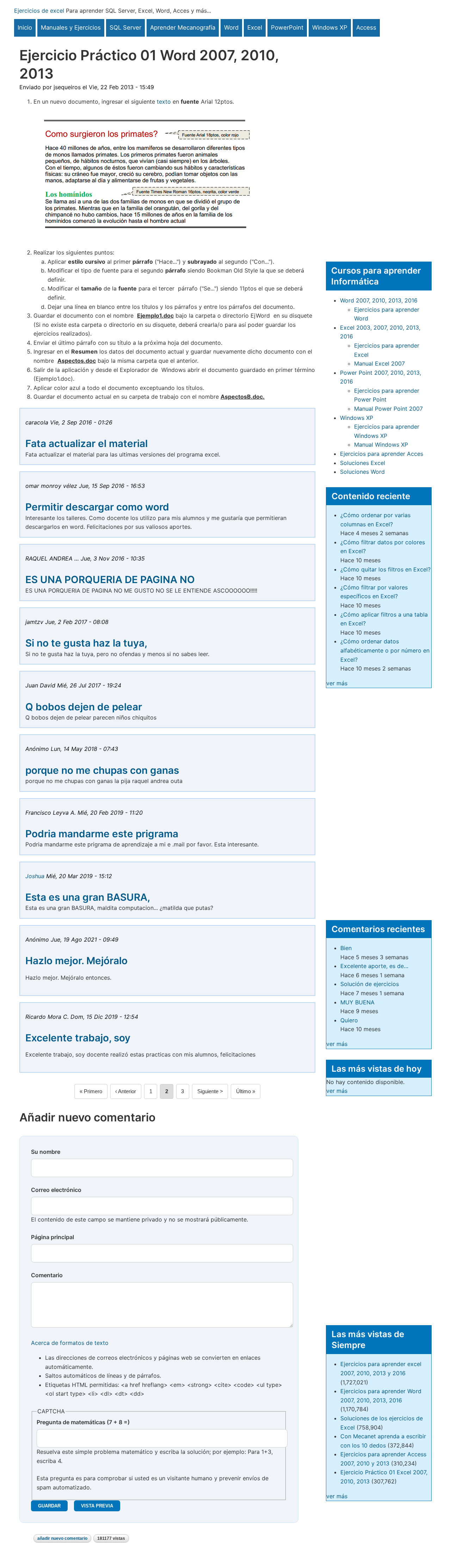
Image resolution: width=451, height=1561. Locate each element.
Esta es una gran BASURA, (87, 897)
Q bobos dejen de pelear (83, 707)
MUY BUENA (357, 1002)
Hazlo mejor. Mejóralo (76, 961)
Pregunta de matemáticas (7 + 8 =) (83, 1422)
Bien (346, 947)
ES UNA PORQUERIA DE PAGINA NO (110, 580)
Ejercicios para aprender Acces (381, 453)
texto (164, 101)
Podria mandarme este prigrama (101, 834)
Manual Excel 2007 (379, 363)
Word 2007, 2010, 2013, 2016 (379, 300)
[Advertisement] (379, 142)
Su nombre (45, 1151)
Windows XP (329, 27)
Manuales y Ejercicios (71, 27)
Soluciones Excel (362, 462)
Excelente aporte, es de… (374, 965)
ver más (336, 683)
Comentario (47, 1275)
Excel (254, 27)
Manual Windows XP (381, 444)
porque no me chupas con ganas (102, 770)
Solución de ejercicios (369, 983)
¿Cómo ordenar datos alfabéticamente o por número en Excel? (385, 650)
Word (231, 27)
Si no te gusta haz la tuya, (86, 643)
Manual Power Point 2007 (388, 408)
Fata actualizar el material (86, 443)
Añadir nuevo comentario (62, 1538)
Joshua (34, 876)
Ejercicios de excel (39, 10)
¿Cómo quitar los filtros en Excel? (385, 569)
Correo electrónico (56, 1189)
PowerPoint (287, 27)
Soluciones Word (362, 471)
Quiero (349, 1020)
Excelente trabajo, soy (77, 1038)
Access (366, 27)
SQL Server (125, 27)
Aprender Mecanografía (182, 27)
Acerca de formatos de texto (70, 1342)
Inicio (25, 27)
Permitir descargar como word (97, 507)
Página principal (52, 1237)
